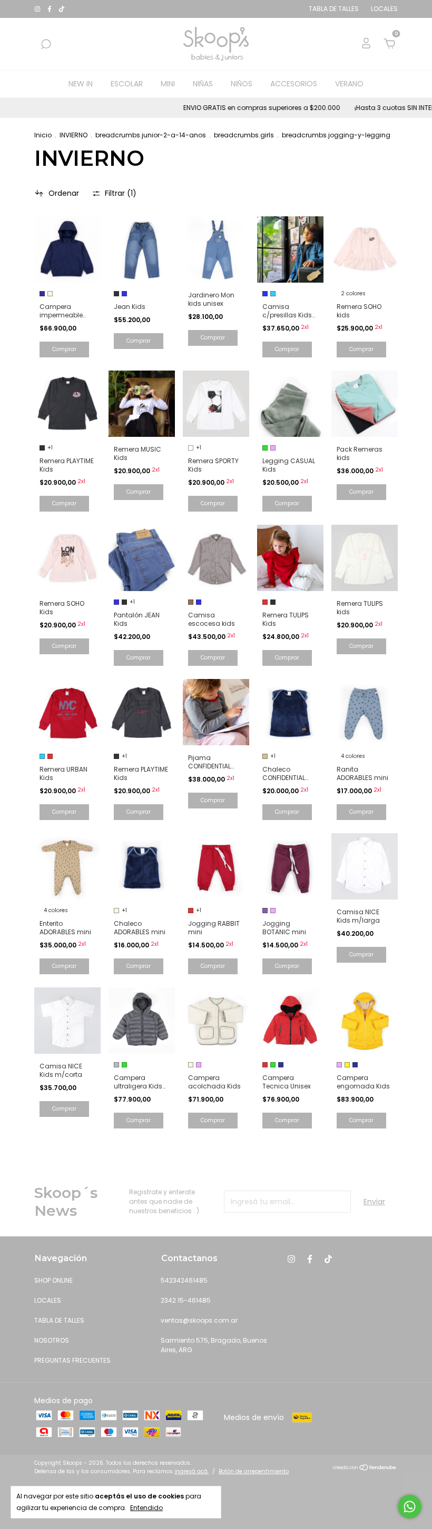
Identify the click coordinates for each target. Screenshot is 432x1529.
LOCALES (47, 1300)
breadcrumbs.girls (244, 135)
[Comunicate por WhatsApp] (409, 1506)
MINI (168, 83)
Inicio (43, 135)
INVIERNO (73, 135)
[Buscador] (45, 44)
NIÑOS (241, 83)
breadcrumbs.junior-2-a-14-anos (150, 135)
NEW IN (80, 83)
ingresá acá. (191, 1471)
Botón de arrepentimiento (254, 1471)
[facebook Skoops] (50, 8)
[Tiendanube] (365, 1468)
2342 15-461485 (186, 1300)
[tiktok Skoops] (61, 8)
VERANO (349, 83)
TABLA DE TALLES (59, 1320)
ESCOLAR (127, 83)
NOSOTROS (51, 1340)
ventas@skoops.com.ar (199, 1320)
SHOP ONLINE (53, 1280)
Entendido (146, 1507)
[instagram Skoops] (38, 8)
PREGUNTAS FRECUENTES (72, 1360)
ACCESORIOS (293, 83)
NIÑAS (203, 83)
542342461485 (184, 1280)
